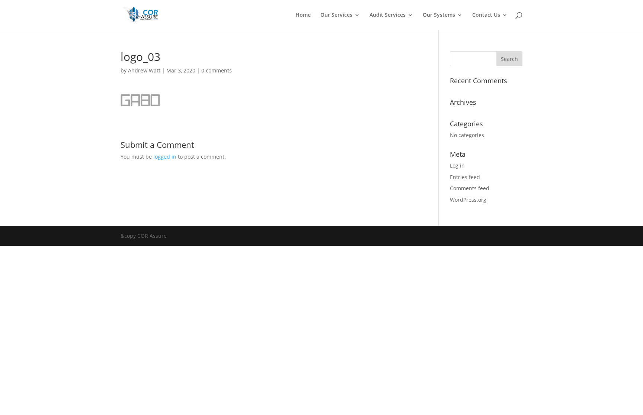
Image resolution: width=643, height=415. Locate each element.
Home (303, 15)
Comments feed (469, 188)
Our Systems (439, 15)
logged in (164, 156)
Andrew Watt (144, 70)
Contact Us (486, 15)
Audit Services (388, 15)
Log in (457, 165)
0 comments (216, 70)
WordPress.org (468, 199)
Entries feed (465, 177)
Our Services (336, 15)
